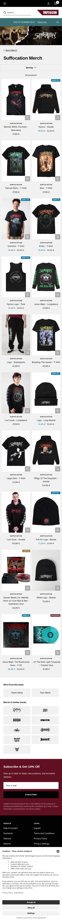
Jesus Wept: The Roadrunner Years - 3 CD (16, 663)
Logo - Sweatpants (16, 362)
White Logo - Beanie (46, 597)
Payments (8, 833)
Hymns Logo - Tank (16, 304)
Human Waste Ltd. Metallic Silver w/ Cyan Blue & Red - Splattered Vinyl (16, 600)
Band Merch (11, 50)
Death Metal (17, 692)
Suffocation (16, 123)
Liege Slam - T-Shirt (16, 478)
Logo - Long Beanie (46, 420)
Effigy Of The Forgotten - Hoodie (46, 480)
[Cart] (55, 3)
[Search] (23, 12)
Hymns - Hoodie (46, 127)
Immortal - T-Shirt (16, 246)
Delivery (7, 838)
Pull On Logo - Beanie (46, 539)
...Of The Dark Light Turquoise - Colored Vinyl (46, 663)
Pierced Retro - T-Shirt (16, 188)
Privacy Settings (41, 843)
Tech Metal (45, 692)
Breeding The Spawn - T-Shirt (46, 362)
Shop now (42, 22)
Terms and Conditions (44, 833)
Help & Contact (10, 828)
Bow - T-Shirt (46, 188)
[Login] (48, 3)
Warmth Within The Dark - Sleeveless (16, 128)
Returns (7, 843)
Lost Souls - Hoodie (16, 539)
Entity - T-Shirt (46, 246)
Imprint (37, 828)
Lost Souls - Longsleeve (16, 420)
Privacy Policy (40, 838)
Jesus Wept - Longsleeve (46, 304)
